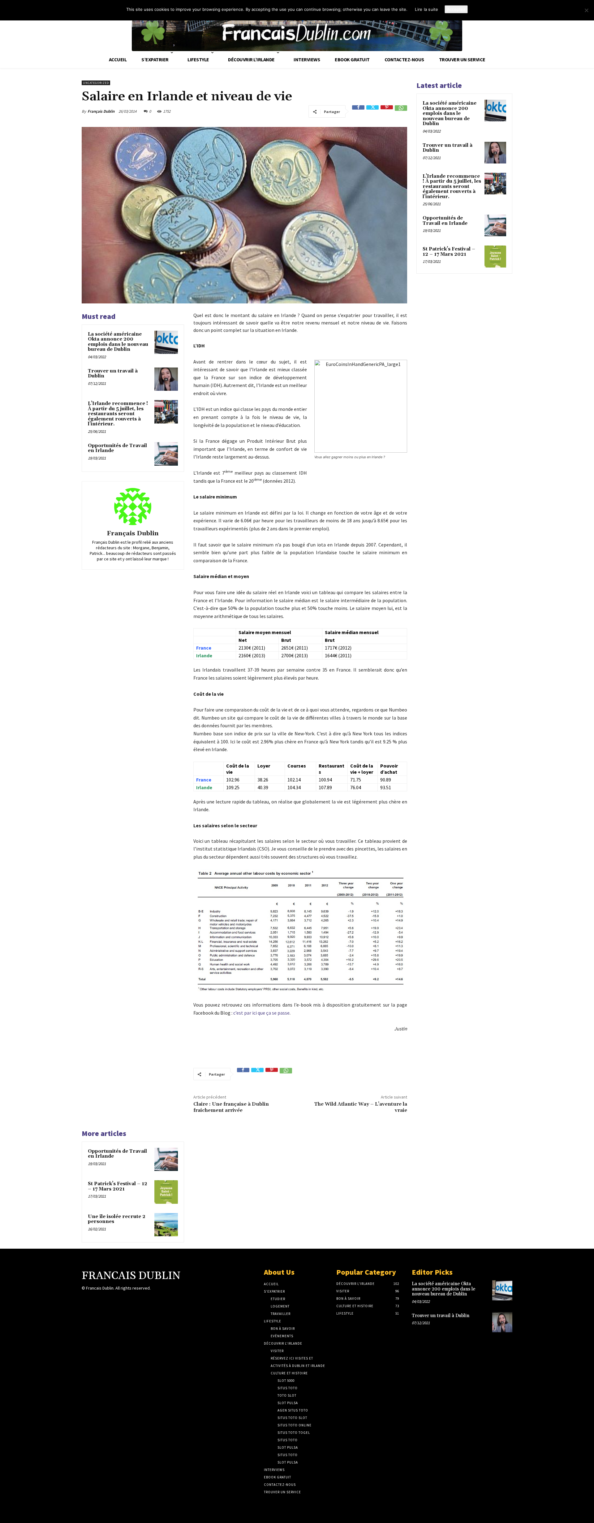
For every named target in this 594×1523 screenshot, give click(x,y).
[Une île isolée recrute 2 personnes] (166, 1225)
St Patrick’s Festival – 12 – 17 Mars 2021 (117, 1186)
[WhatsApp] (401, 111)
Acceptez (456, 9)
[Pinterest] (387, 111)
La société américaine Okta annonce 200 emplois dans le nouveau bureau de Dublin (118, 342)
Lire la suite (426, 9)
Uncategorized (96, 83)
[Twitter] (372, 111)
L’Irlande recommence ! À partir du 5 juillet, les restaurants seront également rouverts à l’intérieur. (118, 414)
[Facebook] (358, 111)
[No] (586, 10)
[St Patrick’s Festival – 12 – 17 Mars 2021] (166, 1192)
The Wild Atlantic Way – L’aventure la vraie (360, 1107)
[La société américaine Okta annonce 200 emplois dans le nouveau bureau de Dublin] (166, 342)
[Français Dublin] (132, 506)
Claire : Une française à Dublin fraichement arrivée (231, 1107)
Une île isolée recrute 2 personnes (116, 1219)
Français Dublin (101, 111)
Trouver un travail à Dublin (113, 373)
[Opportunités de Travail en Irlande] (166, 454)
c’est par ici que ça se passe (261, 1013)
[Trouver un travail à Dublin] (166, 379)
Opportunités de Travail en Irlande (117, 448)
